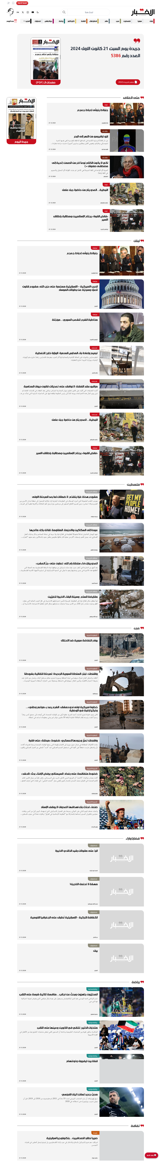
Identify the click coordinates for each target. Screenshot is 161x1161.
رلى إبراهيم (105, 123)
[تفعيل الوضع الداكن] (38, 12)
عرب (117, 21)
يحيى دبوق (94, 516)
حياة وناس (48, 21)
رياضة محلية (92, 989)
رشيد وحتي (105, 149)
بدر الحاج (95, 937)
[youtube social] (33, 12)
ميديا (95, 1133)
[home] (142, 12)
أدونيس (106, 176)
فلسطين (127, 21)
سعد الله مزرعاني (93, 904)
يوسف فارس (94, 550)
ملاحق (104, 131)
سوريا (140, 21)
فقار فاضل (95, 793)
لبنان (151, 21)
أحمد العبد (95, 583)
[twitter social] (23, 12)
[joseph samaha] (11, 12)
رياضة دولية (93, 1022)
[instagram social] (28, 12)
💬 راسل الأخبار (151, 1155)
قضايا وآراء (93, 21)
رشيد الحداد (94, 827)
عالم (106, 21)
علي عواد (95, 1158)
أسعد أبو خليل (94, 870)
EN (18, 12)
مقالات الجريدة (91, 491)
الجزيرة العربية (92, 768)
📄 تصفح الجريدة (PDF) (128, 82)
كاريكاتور (71, 21)
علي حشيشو (104, 203)
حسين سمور (94, 1014)
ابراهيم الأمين (94, 339)
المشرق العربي (92, 635)
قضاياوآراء (93, 845)
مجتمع (94, 348)
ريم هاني (95, 693)
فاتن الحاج (95, 373)
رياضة (61, 21)
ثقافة (83, 21)
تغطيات (38, 21)
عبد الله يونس (94, 616)
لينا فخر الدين (104, 229)
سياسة (95, 248)
